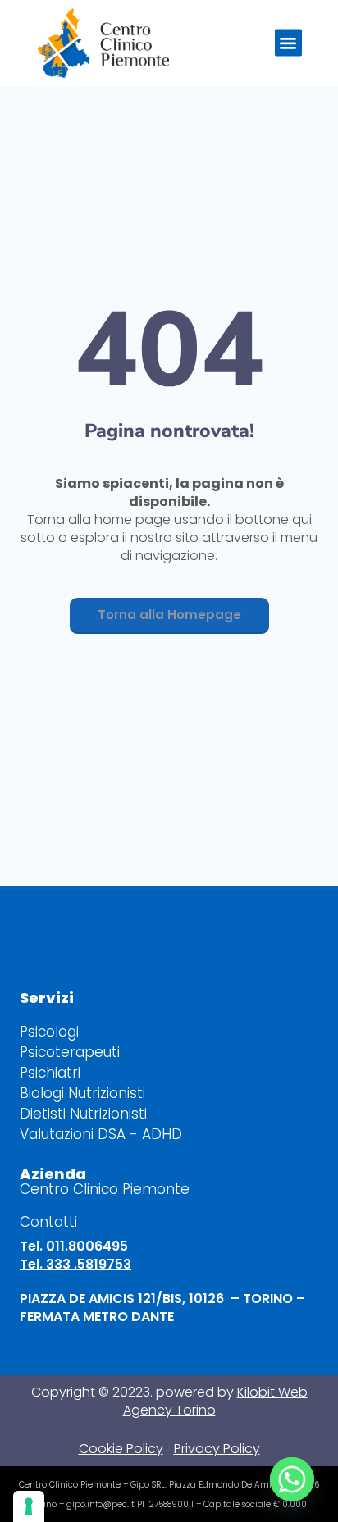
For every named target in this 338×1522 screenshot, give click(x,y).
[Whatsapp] (292, 1479)
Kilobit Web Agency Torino (215, 1401)
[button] (288, 43)
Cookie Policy (121, 1448)
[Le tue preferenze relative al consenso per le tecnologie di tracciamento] (28, 1506)
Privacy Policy (217, 1448)
